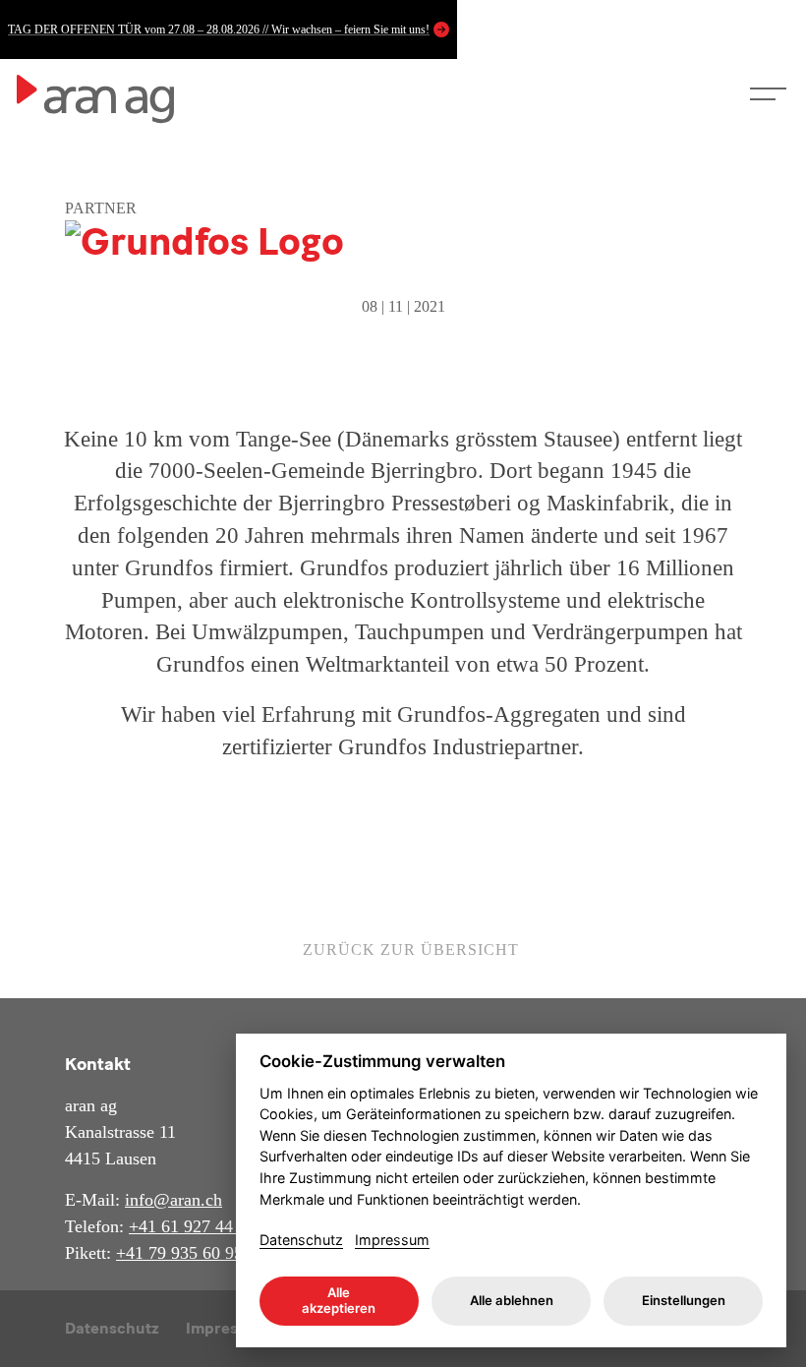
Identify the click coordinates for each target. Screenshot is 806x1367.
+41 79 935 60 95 (179, 1253)
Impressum (392, 1239)
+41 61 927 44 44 (192, 1226)
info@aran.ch (173, 1200)
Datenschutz (112, 1328)
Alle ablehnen (511, 1300)
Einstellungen (683, 1300)
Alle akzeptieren (338, 1300)
